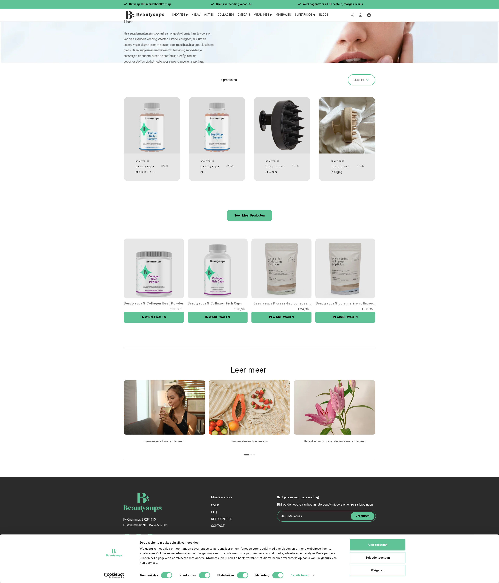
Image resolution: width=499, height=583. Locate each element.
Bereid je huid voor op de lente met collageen (334, 441)
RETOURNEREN (221, 519)
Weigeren (377, 570)
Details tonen (300, 575)
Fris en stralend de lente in (249, 441)
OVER (215, 505)
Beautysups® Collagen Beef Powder (153, 303)
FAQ (214, 512)
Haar (128, 22)
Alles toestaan (378, 545)
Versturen (363, 516)
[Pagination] (246, 454)
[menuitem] (180, 15)
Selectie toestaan (377, 557)
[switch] (204, 575)
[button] (366, 420)
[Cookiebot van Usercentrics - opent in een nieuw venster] (114, 575)
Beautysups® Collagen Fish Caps (215, 303)
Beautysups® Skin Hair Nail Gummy (145, 172)
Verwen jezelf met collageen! (164, 441)
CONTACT (218, 526)
